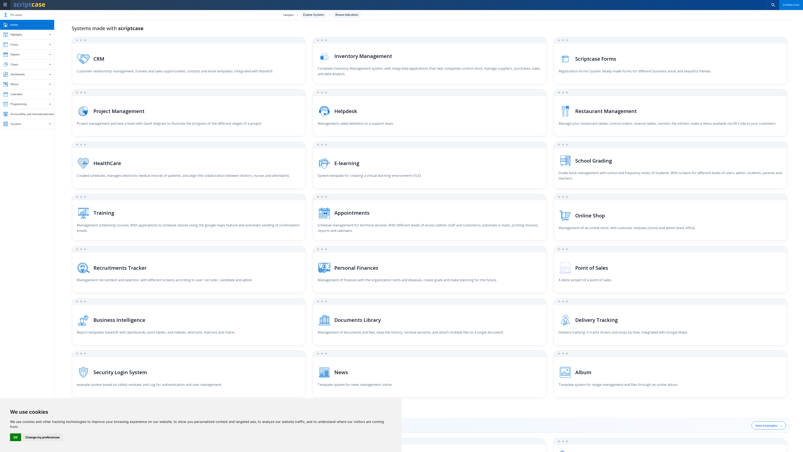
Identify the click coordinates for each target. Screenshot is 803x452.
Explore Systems (313, 14)
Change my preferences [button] (42, 437)
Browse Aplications (346, 14)
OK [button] (15, 437)
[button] (27, 35)
